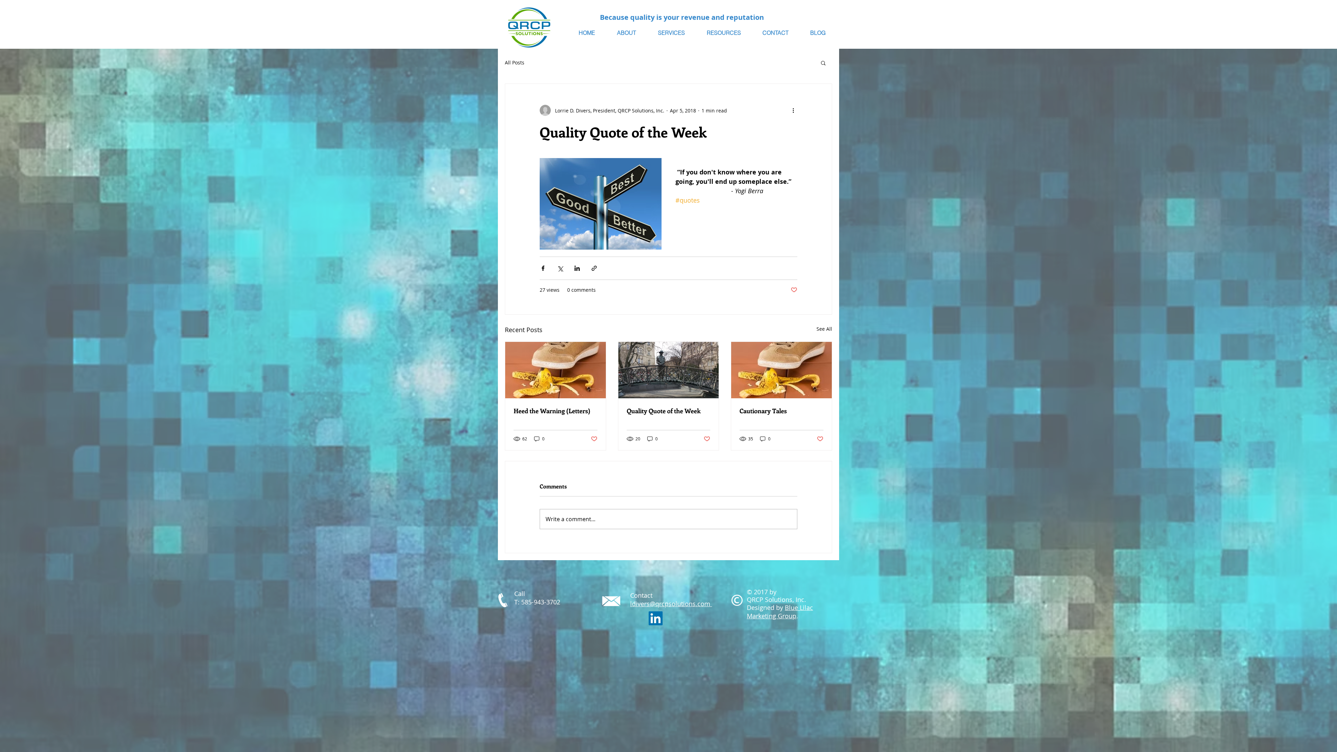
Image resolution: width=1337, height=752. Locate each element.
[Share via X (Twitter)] (560, 268)
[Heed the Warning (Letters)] (555, 370)
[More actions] (793, 110)
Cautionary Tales (763, 411)
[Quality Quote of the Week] (668, 370)
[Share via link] (594, 268)
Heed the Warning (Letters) (552, 411)
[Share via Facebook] (543, 268)
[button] (823, 62)
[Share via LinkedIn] (577, 268)
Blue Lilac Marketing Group (780, 611)
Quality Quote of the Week (664, 411)
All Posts (514, 62)
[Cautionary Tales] (781, 370)
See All (824, 329)
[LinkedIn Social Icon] (656, 618)
